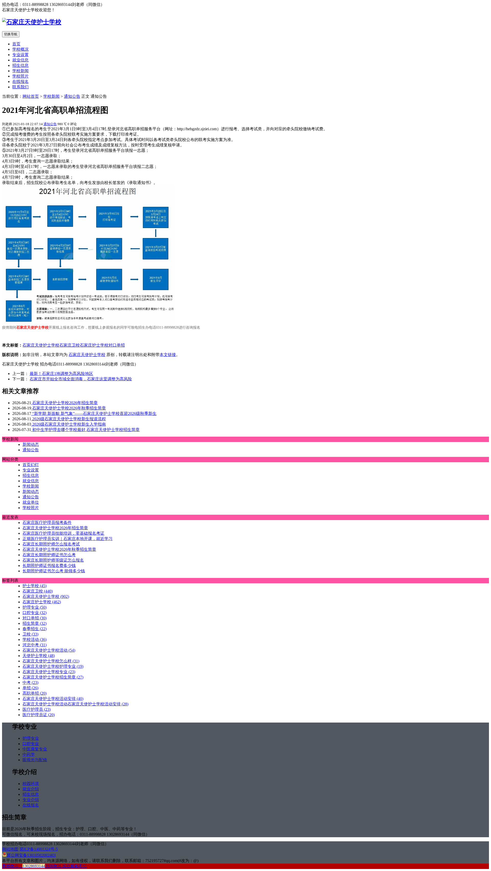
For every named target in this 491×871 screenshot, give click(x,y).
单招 (30, 688)
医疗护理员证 (39, 715)
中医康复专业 (35, 749)
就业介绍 (31, 789)
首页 (16, 44)
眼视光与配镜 (35, 760)
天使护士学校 (39, 655)
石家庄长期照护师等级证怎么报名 (53, 560)
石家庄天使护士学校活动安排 (53, 698)
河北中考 (35, 645)
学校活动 (35, 639)
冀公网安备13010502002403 (31, 855)
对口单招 (116, 345)
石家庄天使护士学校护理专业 (53, 666)
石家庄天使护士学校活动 (49, 650)
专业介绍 (31, 800)
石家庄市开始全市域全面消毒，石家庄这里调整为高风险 (81, 379)
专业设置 (20, 54)
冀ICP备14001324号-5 (38, 849)
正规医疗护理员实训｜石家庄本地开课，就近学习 (68, 538)
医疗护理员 (37, 709)
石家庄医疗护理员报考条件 (47, 522)
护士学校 (35, 586)
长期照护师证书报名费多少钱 (49, 565)
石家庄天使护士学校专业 (49, 672)
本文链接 (168, 354)
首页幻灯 (31, 465)
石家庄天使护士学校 (41, 345)
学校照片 (20, 76)
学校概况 (20, 49)
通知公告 (72, 96)
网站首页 (31, 96)
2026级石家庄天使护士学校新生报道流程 (68, 419)
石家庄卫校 (69, 345)
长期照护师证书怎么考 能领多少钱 (54, 571)
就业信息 (20, 60)
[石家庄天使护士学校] (31, 22)
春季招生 (35, 629)
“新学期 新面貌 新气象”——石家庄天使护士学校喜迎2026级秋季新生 (94, 413)
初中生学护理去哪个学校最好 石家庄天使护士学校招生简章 (85, 429)
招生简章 (35, 623)
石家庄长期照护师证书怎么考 (49, 555)
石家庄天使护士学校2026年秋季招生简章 (68, 408)
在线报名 (20, 81)
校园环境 (31, 783)
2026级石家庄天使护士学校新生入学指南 (68, 424)
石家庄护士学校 (94, 345)
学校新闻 (20, 71)
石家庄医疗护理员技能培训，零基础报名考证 (63, 533)
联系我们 (20, 87)
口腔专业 (35, 612)
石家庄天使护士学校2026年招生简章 (64, 403)
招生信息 (20, 65)
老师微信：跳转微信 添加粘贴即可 (44, 866)
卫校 (30, 634)
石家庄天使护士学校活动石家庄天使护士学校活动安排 (75, 704)
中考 (30, 682)
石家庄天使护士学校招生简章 (53, 677)
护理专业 (35, 607)
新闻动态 (31, 444)
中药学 (29, 754)
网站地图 (10, 849)
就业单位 (31, 502)
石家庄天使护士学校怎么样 (51, 661)
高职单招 (35, 693)
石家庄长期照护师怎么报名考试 (51, 544)
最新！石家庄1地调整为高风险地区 (61, 373)
